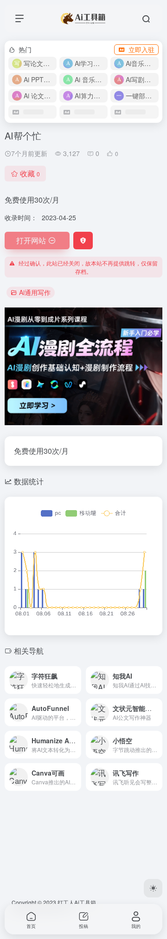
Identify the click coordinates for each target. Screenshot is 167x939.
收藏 (30, 173)
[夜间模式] (153, 888)
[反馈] (83, 240)
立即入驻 (141, 49)
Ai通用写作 (35, 292)
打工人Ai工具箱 (77, 902)
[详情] (76, 680)
